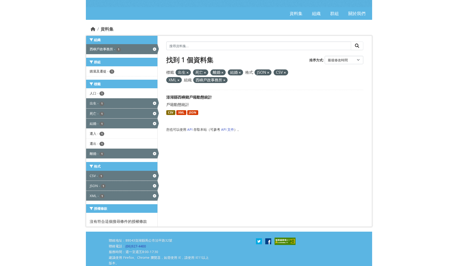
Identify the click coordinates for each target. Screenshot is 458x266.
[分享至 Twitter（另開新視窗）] (259, 241)
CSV (170, 112)
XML (181, 112)
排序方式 (316, 60)
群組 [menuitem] (334, 13)
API (190, 129)
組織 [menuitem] (316, 13)
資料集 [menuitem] (296, 13)
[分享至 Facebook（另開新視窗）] (268, 241)
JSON (192, 112)
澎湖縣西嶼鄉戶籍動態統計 (189, 97)
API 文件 (227, 129)
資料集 (107, 29)
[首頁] (93, 29)
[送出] (357, 46)
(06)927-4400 (135, 246)
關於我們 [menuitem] (356, 13)
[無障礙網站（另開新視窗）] (285, 241)
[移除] (187, 72)
